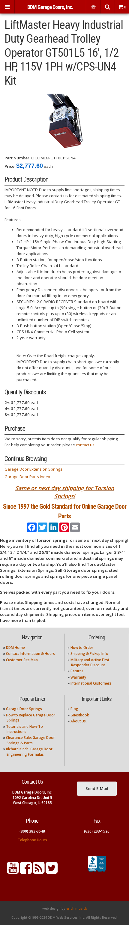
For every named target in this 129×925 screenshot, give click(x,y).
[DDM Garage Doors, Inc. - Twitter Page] (52, 871)
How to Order (81, 647)
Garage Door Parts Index (27, 476)
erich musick (76, 908)
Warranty (78, 677)
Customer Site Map (22, 660)
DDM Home (15, 647)
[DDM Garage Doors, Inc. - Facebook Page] (26, 871)
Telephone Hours (32, 840)
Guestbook (79, 715)
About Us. (78, 721)
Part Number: (17, 158)
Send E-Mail (97, 788)
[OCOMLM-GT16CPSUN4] (64, 121)
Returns (76, 671)
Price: (9, 166)
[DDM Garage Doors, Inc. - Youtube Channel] (13, 871)
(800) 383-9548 (32, 831)
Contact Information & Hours (30, 653)
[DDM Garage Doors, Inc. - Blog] (39, 871)
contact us (85, 444)
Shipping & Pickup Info (89, 653)
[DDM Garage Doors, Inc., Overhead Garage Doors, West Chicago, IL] (97, 872)
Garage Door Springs (24, 709)
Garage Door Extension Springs (33, 469)
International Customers (90, 683)
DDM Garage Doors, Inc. (50, 7)
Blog (74, 709)
